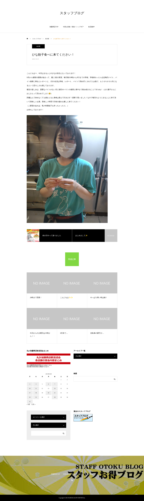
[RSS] (72, 480)
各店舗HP (91, 27)
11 (36, 388)
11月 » (33, 404)
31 (29, 401)
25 (36, 397)
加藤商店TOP (54, 27)
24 (29, 397)
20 (48, 392)
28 (54, 397)
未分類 (38, 46)
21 (54, 392)
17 (29, 392)
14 (54, 388)
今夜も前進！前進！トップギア (73, 27)
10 (29, 388)
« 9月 (28, 404)
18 (36, 392)
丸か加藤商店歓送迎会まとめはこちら (39, 365)
